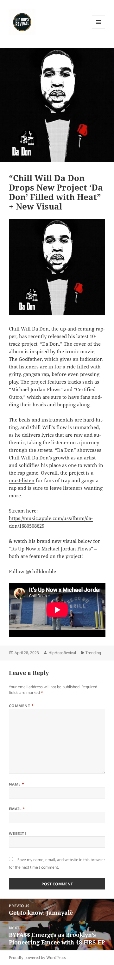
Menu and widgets (98, 28)
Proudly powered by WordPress (37, 957)
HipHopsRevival (62, 652)
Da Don (50, 344)
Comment (21, 705)
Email (17, 808)
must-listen (22, 480)
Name (16, 784)
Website (18, 833)
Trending (93, 652)
